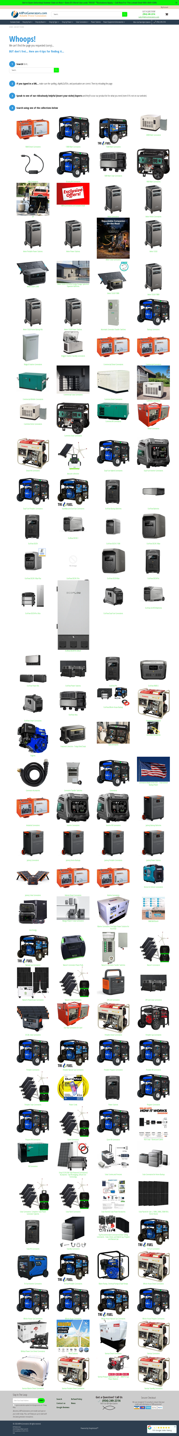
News (73, 1403)
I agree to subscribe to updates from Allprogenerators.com (30, 1406)
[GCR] (149, 1427)
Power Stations (96, 22)
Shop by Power (67, 22)
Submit (41, 1400)
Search (59, 1399)
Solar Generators (81, 22)
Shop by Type (53, 22)
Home (11, 27)
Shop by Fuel (26, 22)
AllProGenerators (23, 1423)
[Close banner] (176, 2)
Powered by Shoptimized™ (89, 1428)
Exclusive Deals (15, 22)
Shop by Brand (40, 22)
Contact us (61, 1403)
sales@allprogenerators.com (148, 16)
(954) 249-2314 (149, 14)
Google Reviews (63, 1407)
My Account (164, 7)
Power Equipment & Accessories (113, 22)
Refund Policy (76, 1399)
